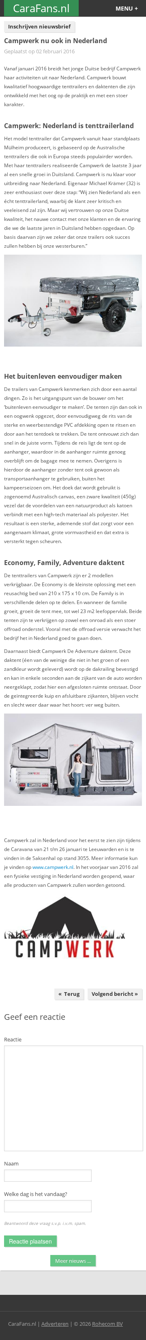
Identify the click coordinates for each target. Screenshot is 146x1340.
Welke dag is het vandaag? (35, 1194)
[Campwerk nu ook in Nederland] (73, 301)
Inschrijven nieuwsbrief (39, 26)
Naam (11, 1163)
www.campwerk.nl (52, 867)
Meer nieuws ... (73, 1260)
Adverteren (55, 1323)
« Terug (68, 993)
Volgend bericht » (115, 993)
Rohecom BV (107, 1323)
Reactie (12, 1039)
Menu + (127, 8)
